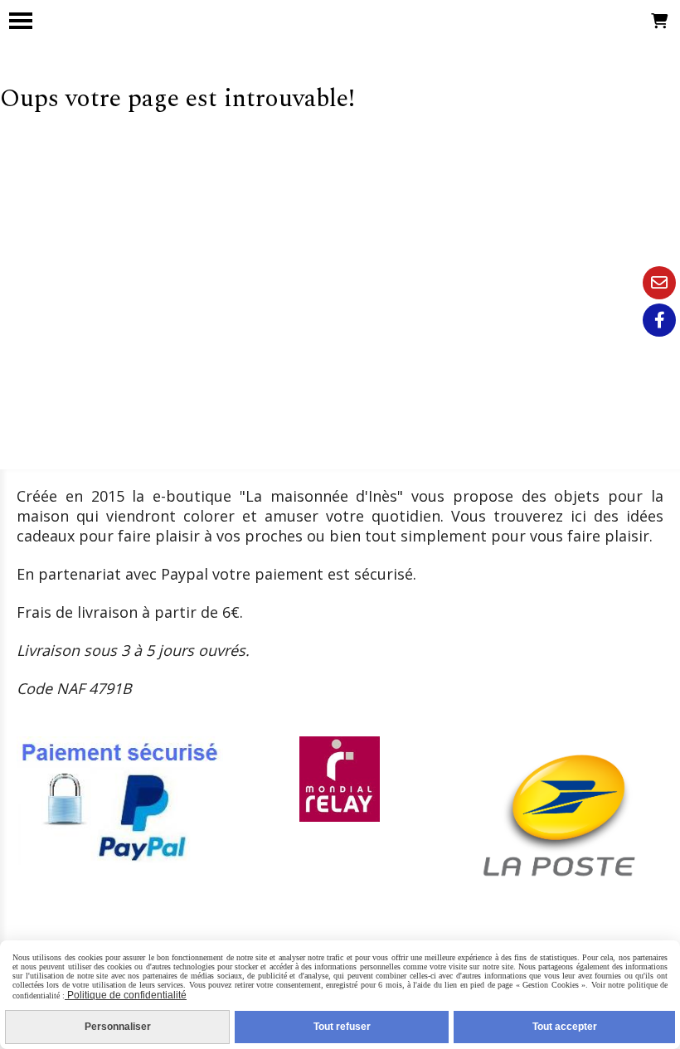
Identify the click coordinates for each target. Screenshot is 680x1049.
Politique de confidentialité (126, 995)
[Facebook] (659, 320)
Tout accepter (564, 1026)
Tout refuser (342, 1026)
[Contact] (659, 282)
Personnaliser (118, 1026)
